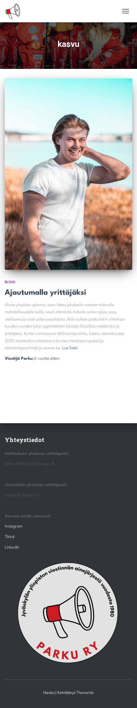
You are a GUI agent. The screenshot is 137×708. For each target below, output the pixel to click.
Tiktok (10, 537)
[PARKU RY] (15, 11)
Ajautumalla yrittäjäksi (45, 293)
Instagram (13, 526)
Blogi (10, 282)
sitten (47, 359)
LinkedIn (12, 547)
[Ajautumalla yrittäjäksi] (68, 174)
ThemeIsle (85, 693)
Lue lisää (69, 348)
